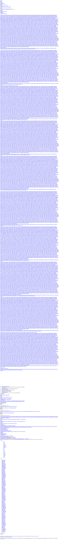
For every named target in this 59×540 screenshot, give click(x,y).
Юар (11, 46)
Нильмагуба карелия (53, 31)
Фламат (39, 44)
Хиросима (35, 45)
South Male (33, 20)
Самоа (28, 76)
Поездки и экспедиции (3, 11)
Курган (11, 30)
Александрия (42, 22)
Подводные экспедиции (31, 34)
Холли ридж (42, 45)
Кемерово (31, 28)
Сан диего (34, 76)
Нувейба (24, 32)
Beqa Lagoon (28, 50)
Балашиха (32, 58)
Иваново (26, 27)
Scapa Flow (52, 55)
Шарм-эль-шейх (22, 81)
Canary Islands (13, 15)
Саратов (8, 41)
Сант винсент (46, 76)
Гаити (7, 60)
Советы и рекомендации (44, 42)
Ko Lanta (7, 53)
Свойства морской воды (15, 41)
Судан (39, 78)
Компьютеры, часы (18, 29)
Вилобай (41, 24)
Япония (24, 46)
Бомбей (23, 23)
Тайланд (53, 78)
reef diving (42, 55)
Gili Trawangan (8, 17)
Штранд (35, 81)
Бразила (40, 23)
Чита (6, 81)
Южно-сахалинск (14, 46)
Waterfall (52, 21)
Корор (31, 29)
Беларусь (50, 58)
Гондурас (43, 60)
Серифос (1, 42)
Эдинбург (40, 81)
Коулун (48, 29)
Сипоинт (16, 42)
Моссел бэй (14, 31)
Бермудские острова (8, 23)
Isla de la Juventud (39, 17)
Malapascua (1, 18)
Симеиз (10, 42)
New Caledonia (46, 18)
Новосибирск (15, 32)
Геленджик (18, 60)
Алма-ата (45, 22)
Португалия (22, 35)
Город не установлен (47, 60)
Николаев (49, 31)
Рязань (19, 76)
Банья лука (37, 58)
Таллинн (56, 78)
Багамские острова (20, 58)
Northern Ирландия (16, 19)
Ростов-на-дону (52, 36)
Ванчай (22, 24)
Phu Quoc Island (51, 19)
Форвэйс (56, 44)
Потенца (25, 35)
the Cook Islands (28, 21)
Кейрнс (27, 28)
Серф (3, 42)
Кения (34, 28)
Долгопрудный (47, 26)
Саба (21, 76)
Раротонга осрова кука (14, 36)
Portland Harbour (11, 55)
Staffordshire (4, 21)
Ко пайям (51, 28)
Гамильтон (9, 60)
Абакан (11, 22)
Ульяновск (9, 44)
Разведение (7, 36)
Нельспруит (36, 31)
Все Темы (1, 2)
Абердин (13, 22)
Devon (26, 16)
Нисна (57, 31)
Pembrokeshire (40, 19)
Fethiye (39, 16)
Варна (24, 24)
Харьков (28, 45)
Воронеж (51, 24)
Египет (12, 27)
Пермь (57, 68)
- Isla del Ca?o (2, 50)
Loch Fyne (38, 53)
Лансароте (23, 30)
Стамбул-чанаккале (15, 78)
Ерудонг (19, 27)
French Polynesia (47, 16)
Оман (4, 68)
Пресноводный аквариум (30, 35)
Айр (33, 22)
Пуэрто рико (53, 71)
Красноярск (55, 29)
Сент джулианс (41, 41)
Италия (49, 27)
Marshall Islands (20, 18)
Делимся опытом (14, 26)
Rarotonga (29, 55)
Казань (5, 63)
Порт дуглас (8, 35)
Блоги (9, 6)
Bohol (37, 50)
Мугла (17, 31)
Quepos (25, 55)
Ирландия (44, 27)
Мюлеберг (26, 31)
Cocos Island (45, 15)
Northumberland (21, 19)
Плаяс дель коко (27, 33)
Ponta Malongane (2, 55)
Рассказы (19, 36)
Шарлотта (13, 81)
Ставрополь (11, 78)
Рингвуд (40, 36)
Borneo (45, 50)
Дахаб (11, 26)
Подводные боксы (19, 34)
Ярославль (27, 46)
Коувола (45, 29)
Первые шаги (54, 68)
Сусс (45, 78)
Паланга (28, 68)
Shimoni (1, 20)
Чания (54, 45)
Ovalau (31, 19)
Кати (1, 28)
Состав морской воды (54, 42)
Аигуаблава (31, 22)
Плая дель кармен (21, 33)
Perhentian (43, 19)
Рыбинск (11, 37)
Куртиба (15, 30)
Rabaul (27, 55)
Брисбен (48, 23)
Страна (24, 78)
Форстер (1, 45)
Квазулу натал (13, 28)
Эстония (4, 46)
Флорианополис (52, 44)
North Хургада (11, 19)
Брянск (1, 24)
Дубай (7, 27)
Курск (13, 30)
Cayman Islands (31, 15)
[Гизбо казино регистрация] (6, 49)
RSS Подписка (2, 3)
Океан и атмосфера (48, 32)
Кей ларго (17, 28)
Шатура (25, 81)
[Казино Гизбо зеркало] (6, 14)
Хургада (48, 45)
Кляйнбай (48, 28)
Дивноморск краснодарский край (29, 26)
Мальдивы (55, 30)
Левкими (34, 30)
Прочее (51, 35)
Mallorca (5, 18)
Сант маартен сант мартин (51, 76)
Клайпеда (42, 28)
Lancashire (28, 53)
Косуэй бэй (42, 29)
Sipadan (12, 20)
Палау (30, 68)
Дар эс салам (8, 26)
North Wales (4, 19)
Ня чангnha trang (30, 32)
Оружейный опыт (19, 68)
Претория (35, 35)
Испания (47, 27)
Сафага (10, 41)
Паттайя (42, 68)
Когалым (1, 29)
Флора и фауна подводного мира (45, 44)
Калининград (26, 63)
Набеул (29, 31)
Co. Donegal (41, 15)
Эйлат (43, 81)
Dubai (30, 16)
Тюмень (1, 44)
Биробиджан (15, 23)
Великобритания (29, 24)
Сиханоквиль (20, 42)
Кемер (29, 28)
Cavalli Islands (27, 15)
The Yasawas (36, 21)
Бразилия (42, 23)
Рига (37, 36)
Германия (21, 60)
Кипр (37, 28)
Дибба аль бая (23, 26)
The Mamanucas (32, 21)
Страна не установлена (3, 13)
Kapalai (1, 53)
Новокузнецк (7, 32)
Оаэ (33, 32)
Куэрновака (18, 30)
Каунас (7, 28)
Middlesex (29, 18)
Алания (39, 22)
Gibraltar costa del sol (3, 17)
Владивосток (45, 24)
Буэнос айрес (12, 24)
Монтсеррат (9, 31)
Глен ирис (34, 60)
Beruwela (32, 50)
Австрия (19, 22)
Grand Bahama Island (18, 17)
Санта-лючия (4, 41)
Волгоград (48, 24)
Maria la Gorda (16, 18)
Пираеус (15, 33)
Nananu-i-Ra (41, 18)
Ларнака (29, 30)
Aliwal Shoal (11, 50)
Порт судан (12, 35)
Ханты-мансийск (22, 45)
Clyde (39, 15)
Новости (18, 32)
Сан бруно (31, 76)
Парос (40, 68)
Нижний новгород (44, 31)
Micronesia (26, 18)
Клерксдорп (45, 28)
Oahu (24, 19)
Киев (35, 28)
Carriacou (17, 15)
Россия (49, 36)
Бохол (37, 23)
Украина (4, 44)
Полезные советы (42, 34)
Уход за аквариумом (17, 44)
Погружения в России (32, 33)
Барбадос (40, 58)
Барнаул (43, 58)
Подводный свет (37, 34)
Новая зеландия (2, 32)
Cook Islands (55, 15)
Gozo (14, 17)
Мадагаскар (49, 30)
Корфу (36, 29)
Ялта (20, 46)
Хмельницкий (39, 45)
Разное (10, 36)
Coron (4, 16)
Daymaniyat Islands (22, 16)
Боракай (29, 23)
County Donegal (11, 16)
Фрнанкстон (15, 45)
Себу (19, 41)
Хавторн (18, 45)
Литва (39, 30)
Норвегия (21, 32)
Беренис (4, 23)
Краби (50, 29)
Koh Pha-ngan (10, 53)
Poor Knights (6, 55)
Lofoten (41, 53)
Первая (1, 0)
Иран (39, 27)
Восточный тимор (55, 24)
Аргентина (3, 58)
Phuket (54, 19)
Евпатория (9, 27)
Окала (44, 32)
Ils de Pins (35, 17)
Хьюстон (51, 45)
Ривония (35, 36)
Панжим (38, 68)
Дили (35, 26)
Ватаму (26, 24)
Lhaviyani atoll (35, 53)
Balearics (22, 50)
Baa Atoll (17, 50)
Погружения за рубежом (39, 33)
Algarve (9, 50)
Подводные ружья (25, 34)
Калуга (29, 63)
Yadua (4, 22)
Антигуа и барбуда (51, 22)
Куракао (8, 30)
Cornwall (1, 16)
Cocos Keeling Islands (50, 15)
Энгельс (53, 81)
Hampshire (30, 17)
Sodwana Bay (15, 20)
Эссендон (1, 46)
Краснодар (52, 29)
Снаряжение (2, 12)
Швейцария (28, 81)
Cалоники (18, 16)
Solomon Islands (19, 20)
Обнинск (35, 32)
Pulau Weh (22, 55)
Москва (12, 31)
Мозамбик (1, 31)
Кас (57, 63)
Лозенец (41, 30)
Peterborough (46, 19)
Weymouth (1, 22)
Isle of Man (43, 17)
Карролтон (54, 63)
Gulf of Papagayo (26, 17)
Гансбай (12, 60)
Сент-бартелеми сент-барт (47, 41)
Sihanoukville (4, 20)
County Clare (6, 16)
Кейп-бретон (23, 28)
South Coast (29, 20)
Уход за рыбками (22, 44)
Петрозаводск (4, 33)
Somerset (23, 20)
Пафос (45, 68)
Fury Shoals (55, 16)
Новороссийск (11, 32)
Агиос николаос (23, 22)
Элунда (45, 81)
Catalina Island (23, 15)
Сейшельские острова (33, 41)
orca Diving (28, 19)
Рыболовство (14, 37)
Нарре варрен (32, 31)
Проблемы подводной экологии (41, 35)
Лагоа (21, 30)
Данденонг (1, 26)
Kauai (3, 53)
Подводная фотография (8, 34)
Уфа (13, 44)
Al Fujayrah (5, 50)
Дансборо (5, 26)
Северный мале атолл (27, 41)
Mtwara (35, 18)
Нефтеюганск (40, 31)
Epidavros (36, 16)
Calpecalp (10, 15)
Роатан (47, 36)
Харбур (26, 45)
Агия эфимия (27, 22)
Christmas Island (36, 15)
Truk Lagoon (40, 21)
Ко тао (57, 28)
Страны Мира (34, 78)
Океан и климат (53, 32)
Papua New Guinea (35, 19)
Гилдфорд (31, 60)
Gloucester (11, 17)
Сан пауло (37, 76)
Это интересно (8, 46)
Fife (40, 16)
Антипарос (55, 22)
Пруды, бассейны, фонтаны (43, 71)
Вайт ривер (16, 24)
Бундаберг (4, 24)
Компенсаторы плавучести (12, 29)
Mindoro (32, 18)
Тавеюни (50, 78)
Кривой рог (1, 30)
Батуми (45, 58)
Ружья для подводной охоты (4, 37)
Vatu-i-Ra (44, 21)
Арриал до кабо (7, 58)
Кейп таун (20, 28)
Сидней (7, 42)
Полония (46, 34)
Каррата (52, 63)
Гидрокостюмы (28, 60)
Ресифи (31, 36)
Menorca (23, 18)
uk (42, 21)
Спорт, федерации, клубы (5, 78)
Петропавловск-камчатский (10, 33)
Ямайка (22, 46)
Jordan (56, 17)
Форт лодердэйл (5, 45)
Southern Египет (47, 20)
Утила (12, 44)
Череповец (1, 81)
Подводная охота (45, 33)
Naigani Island (38, 18)
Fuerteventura (51, 16)
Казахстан (7, 63)
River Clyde (45, 55)
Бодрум (18, 23)
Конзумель (23, 29)
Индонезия (36, 27)
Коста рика (38, 29)
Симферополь (13, 42)
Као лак (44, 63)
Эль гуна (47, 81)
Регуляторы (28, 36)
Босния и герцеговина (33, 23)
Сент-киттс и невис (54, 41)
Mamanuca (10, 18)
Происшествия (48, 35)
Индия (34, 27)
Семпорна (37, 41)
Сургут (43, 78)
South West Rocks (42, 20)
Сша (47, 78)
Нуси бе (27, 32)
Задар (21, 27)
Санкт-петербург (41, 76)
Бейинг (47, 58)
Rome (48, 55)
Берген (1, 23)
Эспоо (56, 81)
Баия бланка (25, 58)
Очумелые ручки (24, 68)
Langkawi (31, 53)
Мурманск (20, 31)
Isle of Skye (50, 17)
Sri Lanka (50, 20)
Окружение (1, 68)
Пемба (47, 68)
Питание (18, 33)
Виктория (38, 24)
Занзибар (23, 27)
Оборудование (39, 32)
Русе (9, 37)
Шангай (11, 81)
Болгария (20, 23)
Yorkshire (8, 22)
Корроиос (33, 29)
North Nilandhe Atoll (53, 18)
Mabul (54, 53)
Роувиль (56, 36)
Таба (48, 78)
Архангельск (14, 58)
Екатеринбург (15, 27)
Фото (1, 1)
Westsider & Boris (56, 21)
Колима (4, 29)
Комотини (6, 29)
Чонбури (8, 81)
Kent (5, 53)
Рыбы (17, 37)
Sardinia (50, 55)
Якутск (18, 46)
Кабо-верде (1, 63)
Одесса (42, 32)
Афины (17, 58)
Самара (26, 76)
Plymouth (56, 19)
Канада (38, 63)
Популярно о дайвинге (3, 35)
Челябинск (56, 45)
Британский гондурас (52, 23)
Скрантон (23, 42)
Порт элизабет (16, 35)
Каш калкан (9, 28)
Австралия (16, 22)
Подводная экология (14, 34)
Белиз (56, 58)
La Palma (22, 53)
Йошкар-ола (56, 27)
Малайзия (52, 30)
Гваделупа (15, 60)
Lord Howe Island (47, 53)
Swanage (18, 21)
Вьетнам (4, 60)
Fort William (43, 16)
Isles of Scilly (53, 17)
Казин (10, 63)
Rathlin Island (38, 55)
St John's (1, 21)
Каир (11, 63)
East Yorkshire (33, 16)
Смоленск (29, 42)
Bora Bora (42, 50)
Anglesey (15, 50)
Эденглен (37, 81)
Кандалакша (41, 63)
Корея (26, 29)
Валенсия (19, 24)
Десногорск (19, 26)
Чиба (4, 81)
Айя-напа (36, 22)
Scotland (56, 55)
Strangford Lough (13, 21)
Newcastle (49, 18)
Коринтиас (28, 29)
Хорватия (46, 45)
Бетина (12, 23)
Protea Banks (15, 55)
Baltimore (25, 50)
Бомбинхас (26, 23)
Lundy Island (51, 53)
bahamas (20, 50)
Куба (4, 30)
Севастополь (22, 41)
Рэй (17, 76)
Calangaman (4, 15)
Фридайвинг (11, 45)
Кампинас (35, 63)
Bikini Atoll (34, 50)
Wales (50, 21)
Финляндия (36, 44)
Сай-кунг (23, 76)
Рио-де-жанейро (43, 36)
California (7, 15)
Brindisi (52, 50)
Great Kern (22, 17)
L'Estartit (19, 53)
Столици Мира (21, 78)
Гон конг (38, 60)
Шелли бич (31, 81)
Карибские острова (48, 63)
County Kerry (15, 16)
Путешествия (49, 71)
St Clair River (56, 20)
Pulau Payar (18, 55)
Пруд (38, 71)
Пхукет (5, 36)
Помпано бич (49, 34)
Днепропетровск (42, 26)
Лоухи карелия (45, 30)
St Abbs (53, 20)
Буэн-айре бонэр (8, 24)
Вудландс (1, 60)
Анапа (48, 22)
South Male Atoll (37, 20)
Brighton (49, 50)
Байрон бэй (29, 58)
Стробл (37, 78)
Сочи (1, 78)
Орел (6, 68)
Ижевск (29, 27)
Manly (13, 18)
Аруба (11, 58)
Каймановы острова (15, 63)
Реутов (33, 36)
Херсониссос (31, 45)
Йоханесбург (52, 27)
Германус (24, 60)
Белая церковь (53, 58)
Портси (19, 35)
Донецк (5, 27)
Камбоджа (32, 63)
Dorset (28, 16)
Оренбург (8, 68)
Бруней (57, 23)
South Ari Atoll (26, 20)
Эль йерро (50, 81)
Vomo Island (47, 21)
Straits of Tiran (8, 21)
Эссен (58, 81)
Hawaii (33, 17)
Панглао (33, 68)
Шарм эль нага (17, 81)
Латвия (32, 30)
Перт (1, 33)
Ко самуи (54, 28)
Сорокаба (49, 42)
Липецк (37, 30)
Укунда (6, 44)
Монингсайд (5, 31)
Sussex (16, 21)
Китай (39, 28)
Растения (25, 36)
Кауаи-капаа (3, 28)
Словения (26, 42)
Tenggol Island (22, 21)
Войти (1, 4)
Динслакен (37, 26)
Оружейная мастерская (13, 68)
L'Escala (17, 53)
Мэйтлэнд (23, 31)
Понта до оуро (54, 34)
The (24, 21)
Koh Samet (14, 53)
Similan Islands (8, 20)
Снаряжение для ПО (38, 42)
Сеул (5, 42)
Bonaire (40, 50)
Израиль (31, 27)
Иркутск (41, 27)
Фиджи (26, 44)
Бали (34, 58)
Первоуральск (50, 68)
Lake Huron (25, 53)
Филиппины (29, 44)
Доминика (50, 26)
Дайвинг (1, 10)
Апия (1, 58)
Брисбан (45, 23)
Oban (26, 19)
